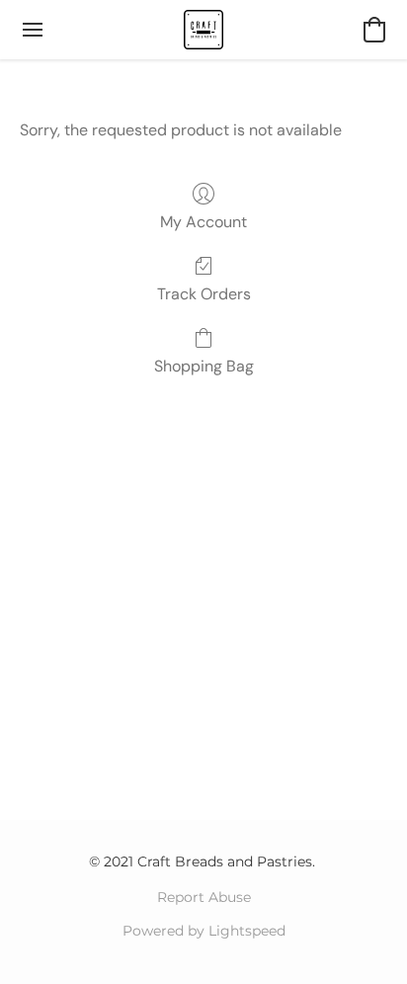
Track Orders (204, 294)
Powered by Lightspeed (203, 931)
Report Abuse (204, 897)
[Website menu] (32, 29)
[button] (203, 29)
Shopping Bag (204, 366)
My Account (203, 221)
